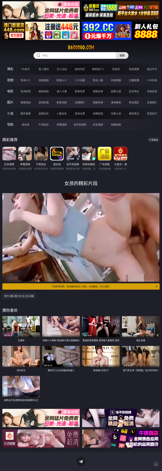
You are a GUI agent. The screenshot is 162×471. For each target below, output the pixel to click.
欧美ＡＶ (62, 80)
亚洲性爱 (26, 91)
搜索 (122, 55)
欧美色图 (62, 102)
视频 (10, 80)
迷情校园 (98, 113)
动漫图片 (80, 102)
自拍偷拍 (44, 80)
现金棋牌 (134, 69)
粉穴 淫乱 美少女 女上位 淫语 (19, 295)
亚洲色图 (44, 102)
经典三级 (116, 91)
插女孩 (25, 124)
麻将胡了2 (98, 69)
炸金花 (116, 69)
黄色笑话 (134, 113)
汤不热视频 (80, 124)
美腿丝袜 (98, 102)
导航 (10, 124)
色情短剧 (116, 124)
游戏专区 (80, 69)
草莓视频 (62, 124)
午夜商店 (44, 124)
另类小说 (116, 113)
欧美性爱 (80, 91)
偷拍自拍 (44, 91)
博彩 (10, 69)
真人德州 (44, 69)
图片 (10, 102)
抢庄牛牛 (152, 69)
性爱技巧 (152, 113)
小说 (10, 113)
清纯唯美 (116, 102)
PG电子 (25, 69)
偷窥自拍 (26, 102)
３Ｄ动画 (80, 80)
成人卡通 (62, 91)
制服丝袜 (98, 91)
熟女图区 (134, 102)
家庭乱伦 (44, 113)
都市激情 (26, 113)
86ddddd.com (81, 47)
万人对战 (62, 69)
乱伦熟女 (134, 91)
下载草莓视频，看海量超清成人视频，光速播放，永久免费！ (81, 286)
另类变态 (152, 91)
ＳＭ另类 (152, 80)
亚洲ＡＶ (26, 80)
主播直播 (134, 80)
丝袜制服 (116, 80)
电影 (10, 91)
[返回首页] (156, 464)
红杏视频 (98, 124)
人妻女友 (62, 113)
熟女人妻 (98, 80)
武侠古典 (80, 113)
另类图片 (152, 102)
